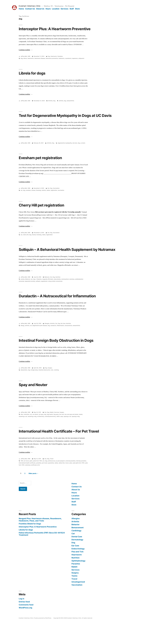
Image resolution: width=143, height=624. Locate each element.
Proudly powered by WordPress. (43, 618)
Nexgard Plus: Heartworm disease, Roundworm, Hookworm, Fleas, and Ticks (40, 519)
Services (64, 9)
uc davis (83, 143)
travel (67, 463)
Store (77, 9)
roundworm (68, 58)
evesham (28, 190)
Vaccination (56, 188)
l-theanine (39, 279)
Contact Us (30, 9)
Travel (51, 458)
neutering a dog (32, 416)
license (33, 190)
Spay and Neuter (33, 385)
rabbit (58, 416)
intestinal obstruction (44, 370)
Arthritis (50, 100)
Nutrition (57, 277)
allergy (22, 325)
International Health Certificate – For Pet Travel (59, 431)
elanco (25, 58)
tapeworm (75, 58)
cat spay (41, 414)
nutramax (72, 279)
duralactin (53, 325)
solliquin (38, 281)
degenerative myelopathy (65, 143)
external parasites (70, 461)
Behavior (47, 277)
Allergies (47, 323)
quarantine (51, 463)
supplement (44, 281)
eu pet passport (60, 461)
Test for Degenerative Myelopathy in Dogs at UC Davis (65, 115)
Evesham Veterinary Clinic (30, 6)
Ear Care (63, 323)
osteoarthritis (70, 100)
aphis (30, 461)
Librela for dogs (32, 73)
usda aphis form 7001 (78, 463)
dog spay (56, 414)
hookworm (61, 58)
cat (21, 190)
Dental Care (77, 536)
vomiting (56, 370)
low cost (61, 414)
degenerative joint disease (39, 325)
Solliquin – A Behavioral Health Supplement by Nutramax (67, 249)
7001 (22, 461)
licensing (38, 190)
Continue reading (26, 50)
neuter (80, 414)
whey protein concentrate (55, 281)
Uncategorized (78, 582)
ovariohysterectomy (50, 416)
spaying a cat (67, 416)
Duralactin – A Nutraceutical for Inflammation (57, 296)
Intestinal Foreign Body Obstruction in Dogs (56, 340)
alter (22, 414)
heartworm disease (39, 58)
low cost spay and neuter (71, 414)
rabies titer (62, 463)
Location (55, 9)
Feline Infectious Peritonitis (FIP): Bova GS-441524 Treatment (42, 534)
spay (61, 416)
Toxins (74, 576)
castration (26, 414)
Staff (72, 9)
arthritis (61, 100)
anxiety (23, 279)
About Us (40, 9)
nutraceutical (65, 279)
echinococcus (51, 461)
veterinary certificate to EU (32, 465)
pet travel (44, 463)
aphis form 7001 (37, 461)
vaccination (61, 190)
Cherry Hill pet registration (41, 205)
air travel (26, 461)
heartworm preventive (52, 58)
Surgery (50, 368)
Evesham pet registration (40, 158)
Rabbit (52, 412)
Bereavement (78, 527)
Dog (49, 56)
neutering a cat (23, 416)
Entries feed (24, 602)
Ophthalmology (78, 561)
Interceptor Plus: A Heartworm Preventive (54, 29)
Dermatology (77, 540)
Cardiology (76, 530)
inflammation (60, 325)
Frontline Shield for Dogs (30, 524)
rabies (48, 190)
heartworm (31, 58)
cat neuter (35, 414)
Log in (21, 599)
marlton (44, 190)
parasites (38, 463)
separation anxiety (30, 281)
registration (54, 190)
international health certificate (27, 463)
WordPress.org (25, 608)
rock (52, 370)
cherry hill (25, 234)
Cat (48, 188)
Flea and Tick (77, 552)
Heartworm (54, 56)
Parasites (60, 56)
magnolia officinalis (47, 279)
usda (70, 463)
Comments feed (26, 605)
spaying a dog (76, 416)
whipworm (81, 58)
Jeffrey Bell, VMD (25, 56)
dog (22, 58)
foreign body (34, 370)
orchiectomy (40, 416)
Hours (48, 9)
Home (21, 9)
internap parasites (81, 461)
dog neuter (50, 414)
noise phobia (57, 279)
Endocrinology (78, 549)
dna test (74, 143)
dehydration (24, 370)
